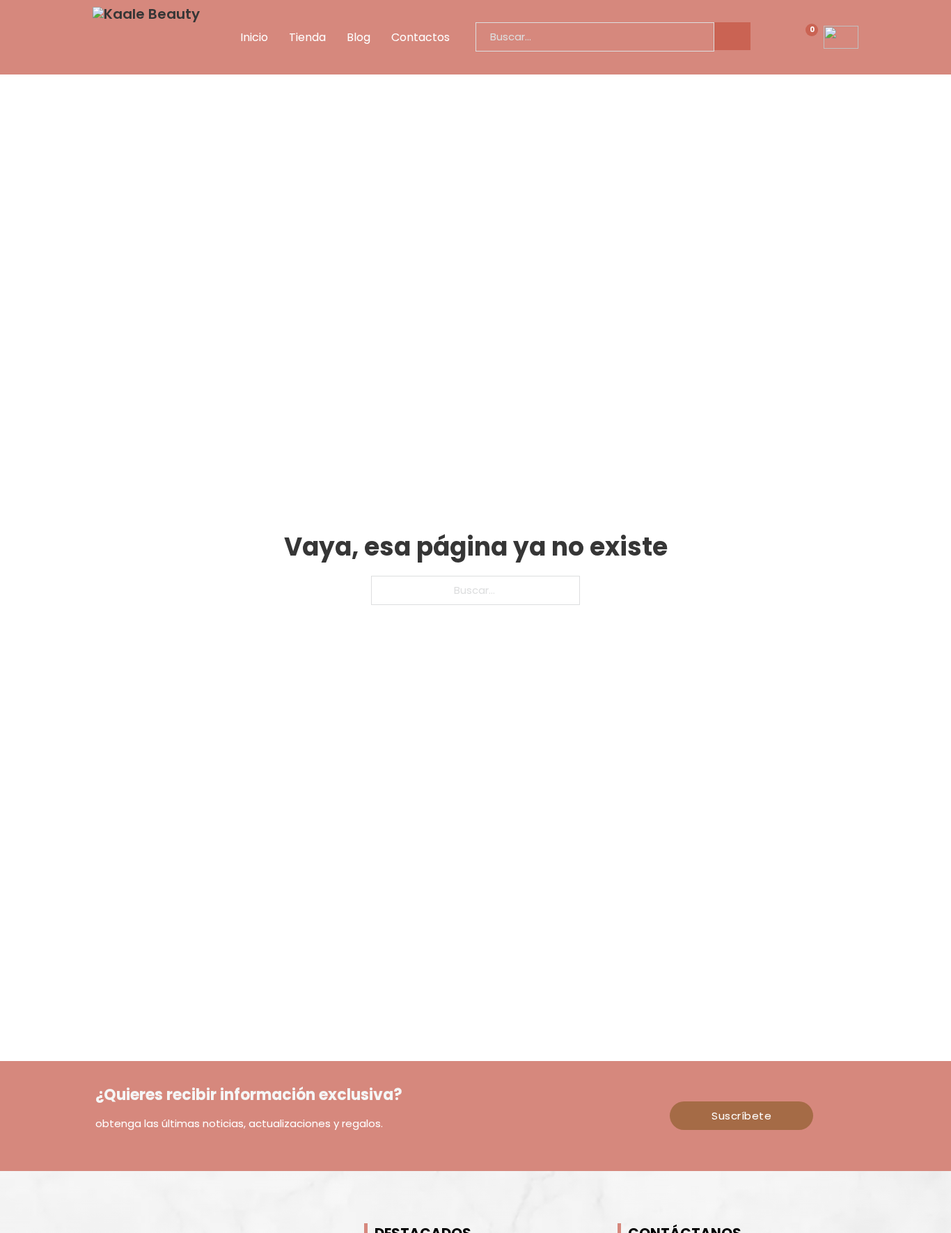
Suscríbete (741, 1115)
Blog (358, 37)
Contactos (420, 37)
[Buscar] (732, 36)
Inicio (254, 37)
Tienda (307, 37)
